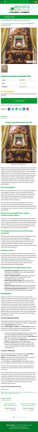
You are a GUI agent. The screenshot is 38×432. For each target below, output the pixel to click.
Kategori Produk (9, 17)
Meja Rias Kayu (20, 392)
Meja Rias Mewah (29, 392)
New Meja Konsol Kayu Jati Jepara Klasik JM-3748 (28, 404)
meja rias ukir (16, 393)
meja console (7, 392)
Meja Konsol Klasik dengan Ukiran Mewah (10, 404)
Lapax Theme (12, 428)
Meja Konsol (23, 87)
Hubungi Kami (20, 101)
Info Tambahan (14, 116)
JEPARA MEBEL (5, 389)
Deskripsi (4, 116)
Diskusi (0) (25, 116)
